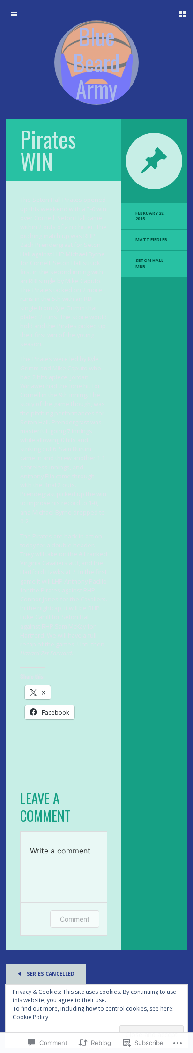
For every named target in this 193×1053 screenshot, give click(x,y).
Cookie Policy (30, 1017)
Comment (74, 919)
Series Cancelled (49, 973)
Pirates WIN (48, 150)
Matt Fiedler (151, 240)
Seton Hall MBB (149, 263)
